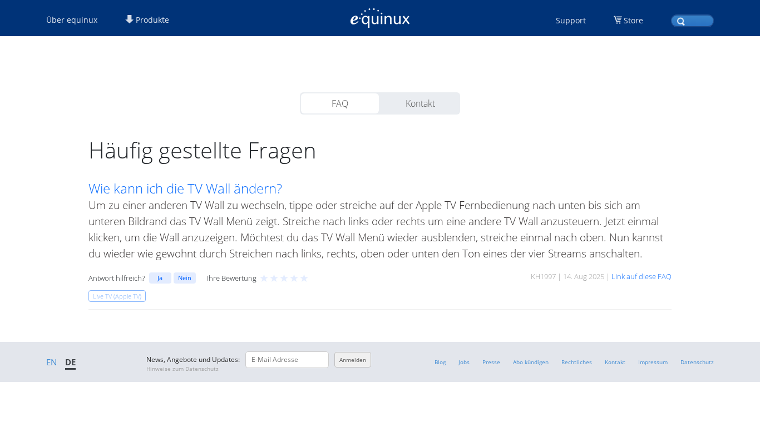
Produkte (151, 19)
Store (633, 20)
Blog (440, 362)
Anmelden (352, 360)
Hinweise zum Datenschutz (182, 369)
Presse (491, 362)
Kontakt (420, 103)
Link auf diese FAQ (641, 276)
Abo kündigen (531, 362)
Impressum (653, 362)
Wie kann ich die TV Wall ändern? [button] (185, 188)
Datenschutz (697, 362)
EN (51, 362)
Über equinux (71, 19)
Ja (159, 278)
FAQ (340, 103)
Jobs (464, 362)
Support (571, 20)
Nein (184, 278)
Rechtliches (576, 362)
